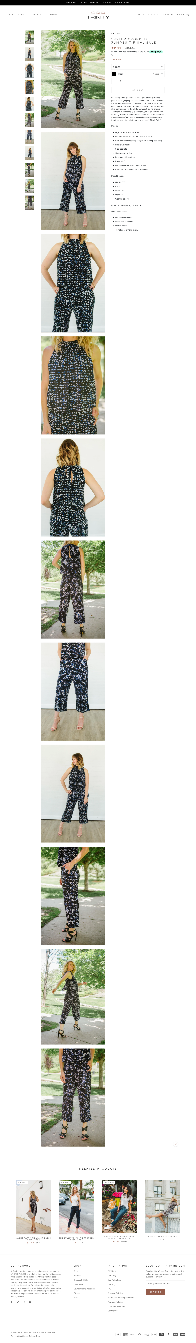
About (54, 14)
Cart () (183, 14)
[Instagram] (24, 1301)
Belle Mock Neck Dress (162, 1237)
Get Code (155, 1292)
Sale (75, 1297)
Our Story (112, 1275)
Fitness (77, 1293)
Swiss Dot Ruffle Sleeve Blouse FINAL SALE (119, 1238)
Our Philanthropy (115, 1280)
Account (154, 14)
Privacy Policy (35, 1336)
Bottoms (77, 1275)
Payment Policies (115, 1302)
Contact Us (112, 1311)
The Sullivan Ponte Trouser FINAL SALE (76, 1239)
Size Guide (116, 59)
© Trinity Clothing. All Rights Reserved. (33, 1333)
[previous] (8, 1209)
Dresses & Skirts (81, 1280)
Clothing (37, 14)
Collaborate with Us (116, 1306)
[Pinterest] (30, 1301)
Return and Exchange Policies (121, 1297)
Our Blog (111, 1284)
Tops (76, 1271)
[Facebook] (12, 1301)
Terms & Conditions (19, 1336)
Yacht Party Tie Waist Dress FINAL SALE (33, 1239)
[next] (188, 1209)
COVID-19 (112, 1271)
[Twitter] (18, 1301)
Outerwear (78, 1284)
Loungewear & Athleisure (84, 1289)
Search (168, 14)
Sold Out (138, 90)
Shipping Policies (115, 1293)
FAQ (109, 1289)
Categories (15, 14)
